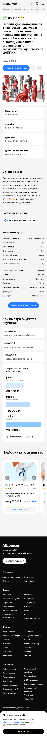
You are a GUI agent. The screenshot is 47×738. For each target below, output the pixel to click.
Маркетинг (7, 602)
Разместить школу (14, 561)
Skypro (6, 647)
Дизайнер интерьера (33, 684)
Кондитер (28, 699)
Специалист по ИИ (11, 689)
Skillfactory (7, 651)
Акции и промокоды (11, 577)
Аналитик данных (10, 685)
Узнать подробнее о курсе (23, 305)
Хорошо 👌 (23, 731)
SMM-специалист (11, 693)
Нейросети (29, 598)
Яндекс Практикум (11, 635)
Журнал (6, 581)
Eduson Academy (31, 643)
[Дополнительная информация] (7, 478)
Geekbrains (7, 655)
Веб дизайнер (30, 676)
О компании (29, 577)
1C (25, 614)
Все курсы (16, 9)
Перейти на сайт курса (16, 68)
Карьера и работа (32, 618)
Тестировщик (9, 677)
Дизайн (27, 606)
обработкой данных (11, 722)
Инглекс (27, 651)
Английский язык (10, 610)
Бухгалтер (7, 681)
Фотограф (28, 695)
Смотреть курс (20, 509)
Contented (28, 631)
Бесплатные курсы (11, 598)
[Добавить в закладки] (34, 478)
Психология (29, 602)
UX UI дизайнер (31, 680)
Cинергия (28, 647)
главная (6, 9)
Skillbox (6, 639)
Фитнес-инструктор (32, 9)
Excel (26, 610)
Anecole (27, 655)
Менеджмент (9, 606)
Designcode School (32, 635)
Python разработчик (12, 669)
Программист (9, 673)
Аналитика (28, 594)
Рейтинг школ (9, 631)
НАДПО (27, 639)
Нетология (7, 643)
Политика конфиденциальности (16, 708)
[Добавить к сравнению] (39, 68)
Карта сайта (29, 581)
